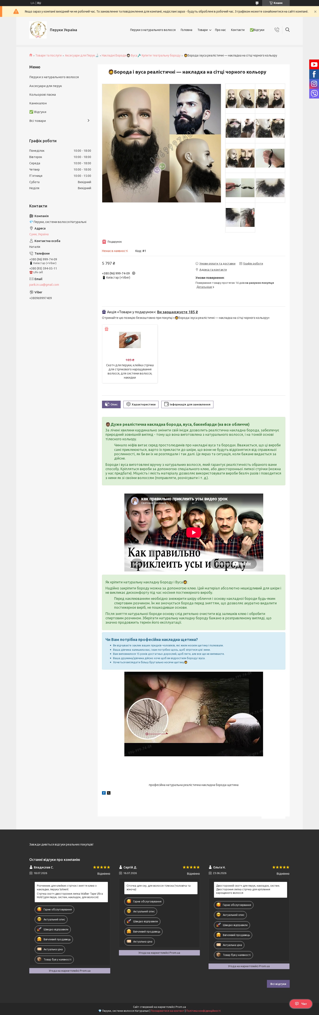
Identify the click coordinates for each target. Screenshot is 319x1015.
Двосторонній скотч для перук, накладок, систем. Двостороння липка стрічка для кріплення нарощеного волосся (248, 889)
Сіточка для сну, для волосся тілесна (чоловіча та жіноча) (159, 887)
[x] (108, 793)
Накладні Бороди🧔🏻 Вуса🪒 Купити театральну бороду (141, 55)
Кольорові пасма (42, 94)
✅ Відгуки (37, 112)
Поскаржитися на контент (167, 1010)
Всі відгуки (278, 983)
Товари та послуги (48, 55)
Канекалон (38, 103)
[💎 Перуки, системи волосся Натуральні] (38, 30)
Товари (202, 30)
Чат (304, 1003)
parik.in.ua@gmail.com (44, 284)
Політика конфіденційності (203, 1010)
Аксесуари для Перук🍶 (82, 55)
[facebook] (104, 793)
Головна (186, 30)
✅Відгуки (257, 30)
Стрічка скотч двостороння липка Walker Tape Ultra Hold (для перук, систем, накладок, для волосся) (70, 895)
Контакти (238, 30)
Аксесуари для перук (45, 86)
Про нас (220, 30)
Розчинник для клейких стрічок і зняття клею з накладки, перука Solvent (67, 887)
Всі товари (37, 121)
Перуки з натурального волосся (153, 30)
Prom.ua (181, 1006)
